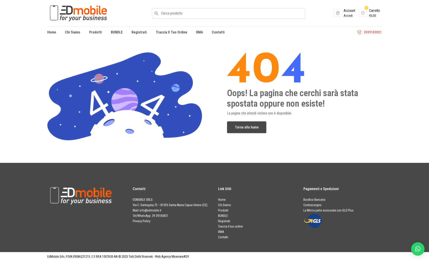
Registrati (139, 32)
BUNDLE (117, 32)
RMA (199, 32)
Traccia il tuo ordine (171, 32)
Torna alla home (247, 127)
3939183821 (373, 32)
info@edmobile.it (150, 210)
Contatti (218, 32)
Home (51, 32)
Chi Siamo (72, 32)
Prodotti (95, 32)
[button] (418, 249)
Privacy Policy (141, 221)
